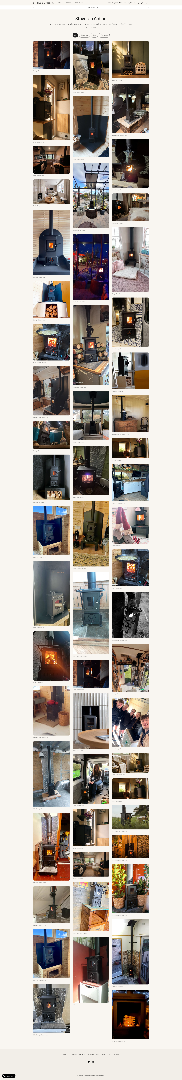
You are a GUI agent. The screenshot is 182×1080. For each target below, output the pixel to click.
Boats (94, 35)
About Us (82, 1054)
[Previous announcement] (33, 7)
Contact (103, 1054)
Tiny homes (104, 35)
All (75, 35)
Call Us (9, 1076)
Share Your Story (113, 1054)
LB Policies (73, 1054)
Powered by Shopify (99, 1075)
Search (65, 1054)
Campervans (84, 35)
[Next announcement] (148, 7)
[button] (60, 3)
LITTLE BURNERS (87, 1075)
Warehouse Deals (92, 1054)
